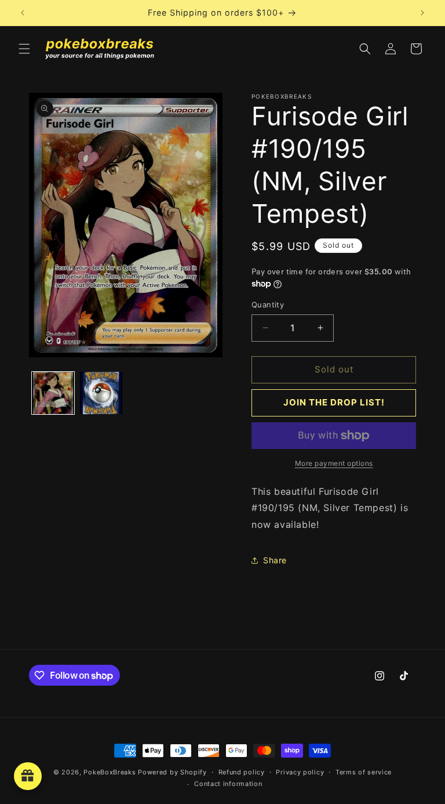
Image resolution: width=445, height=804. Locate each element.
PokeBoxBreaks (109, 772)
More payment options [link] (334, 463)
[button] (24, 48)
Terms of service (363, 772)
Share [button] (275, 560)
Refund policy (241, 772)
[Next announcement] (422, 13)
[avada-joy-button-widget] (28, 776)
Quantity (267, 304)
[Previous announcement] (22, 13)
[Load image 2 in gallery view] (101, 393)
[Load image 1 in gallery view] (53, 393)
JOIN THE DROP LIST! (334, 402)
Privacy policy (300, 772)
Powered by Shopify (172, 772)
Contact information (228, 784)
